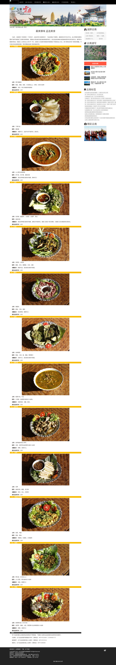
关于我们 (27, 649)
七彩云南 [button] (29, 2)
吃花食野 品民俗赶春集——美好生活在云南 (96, 92)
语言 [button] (73, 2)
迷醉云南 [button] (56, 2)
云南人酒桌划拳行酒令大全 (92, 120)
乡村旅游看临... (101, 33)
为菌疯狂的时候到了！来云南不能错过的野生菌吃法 (98, 108)
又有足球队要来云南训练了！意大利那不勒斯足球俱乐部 (100, 118)
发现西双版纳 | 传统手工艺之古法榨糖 (95, 106)
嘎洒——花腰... (101, 36)
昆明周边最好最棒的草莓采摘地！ (94, 112)
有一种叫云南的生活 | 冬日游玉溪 (94, 94)
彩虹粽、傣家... (90, 33)
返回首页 (12, 649)
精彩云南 (20, 27)
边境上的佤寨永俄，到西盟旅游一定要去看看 (97, 114)
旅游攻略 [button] (65, 2)
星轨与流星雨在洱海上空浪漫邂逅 (98, 67)
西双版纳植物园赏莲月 (91, 116)
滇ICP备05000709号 (58, 661)
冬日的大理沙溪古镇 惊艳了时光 (98, 72)
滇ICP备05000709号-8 (33, 654)
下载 (22, 649)
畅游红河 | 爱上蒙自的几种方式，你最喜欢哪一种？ (98, 82)
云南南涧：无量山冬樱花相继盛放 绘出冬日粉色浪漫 (98, 77)
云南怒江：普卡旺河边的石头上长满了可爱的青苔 (98, 98)
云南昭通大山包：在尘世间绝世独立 (94, 96)
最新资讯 (38, 2)
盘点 (25, 27)
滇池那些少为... (90, 39)
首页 (22, 2)
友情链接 (18, 649)
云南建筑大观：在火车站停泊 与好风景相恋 (96, 110)
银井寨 (101, 39)
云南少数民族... (90, 36)
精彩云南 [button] (47, 2)
